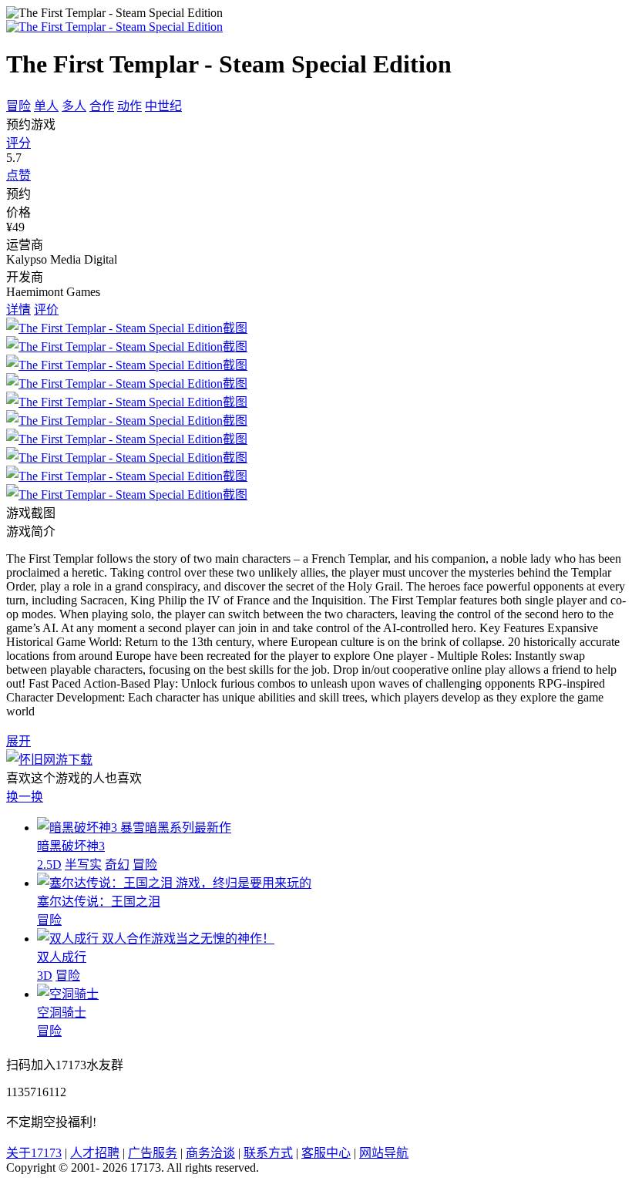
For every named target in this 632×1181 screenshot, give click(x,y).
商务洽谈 (210, 1152)
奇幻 (117, 864)
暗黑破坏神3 (71, 846)
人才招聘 (94, 1152)
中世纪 (163, 106)
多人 (74, 106)
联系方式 (268, 1152)
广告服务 (152, 1152)
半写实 (83, 864)
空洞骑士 (61, 1012)
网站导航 (383, 1152)
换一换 (24, 796)
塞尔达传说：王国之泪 (98, 901)
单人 (46, 106)
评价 (46, 309)
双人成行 (61, 957)
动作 (129, 106)
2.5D (49, 864)
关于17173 (34, 1152)
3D (44, 975)
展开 (18, 741)
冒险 (18, 106)
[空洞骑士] (68, 994)
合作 (101, 106)
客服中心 (326, 1152)
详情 (18, 309)
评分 (18, 143)
